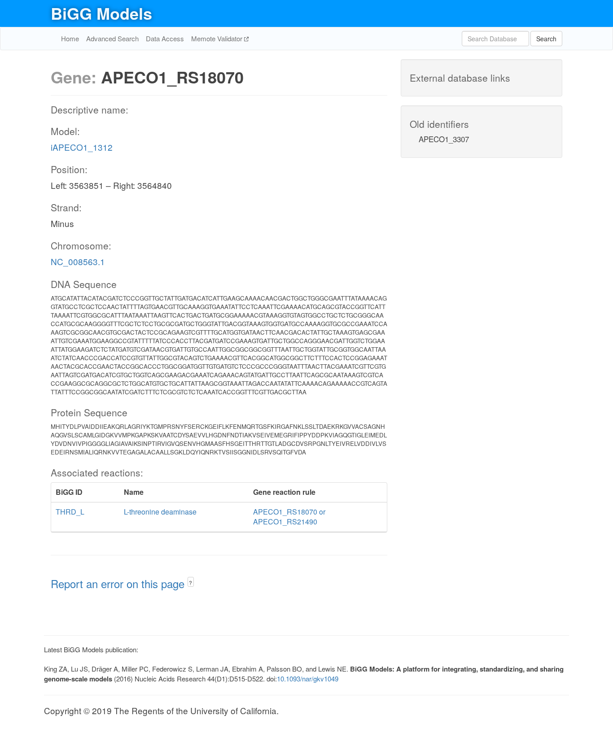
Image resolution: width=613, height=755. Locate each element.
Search (546, 38)
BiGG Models (101, 13)
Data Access (165, 38)
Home (70, 38)
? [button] (190, 582)
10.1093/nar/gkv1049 (307, 678)
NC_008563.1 (78, 261)
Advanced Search (112, 38)
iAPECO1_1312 (82, 147)
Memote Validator (217, 38)
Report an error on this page (119, 583)
